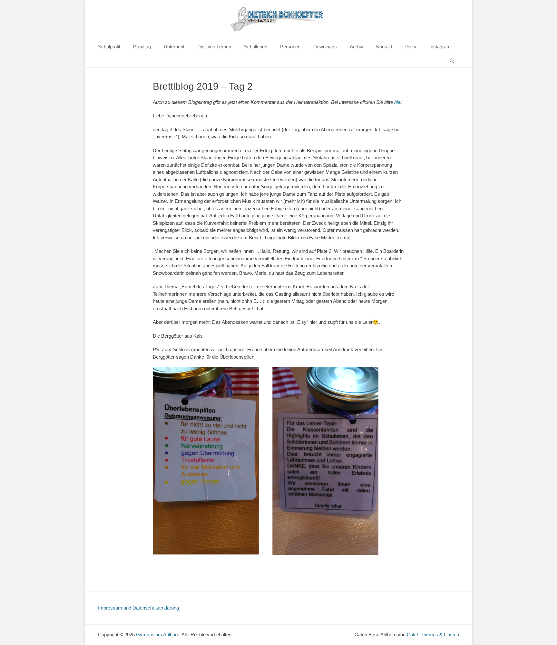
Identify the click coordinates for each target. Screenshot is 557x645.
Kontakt (384, 46)
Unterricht (174, 46)
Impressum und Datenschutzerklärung (138, 607)
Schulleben (255, 46)
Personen (290, 46)
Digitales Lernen (214, 46)
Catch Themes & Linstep (433, 634)
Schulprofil (109, 46)
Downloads (325, 46)
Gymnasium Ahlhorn (157, 634)
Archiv (356, 46)
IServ (410, 46)
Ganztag (142, 46)
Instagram (440, 46)
